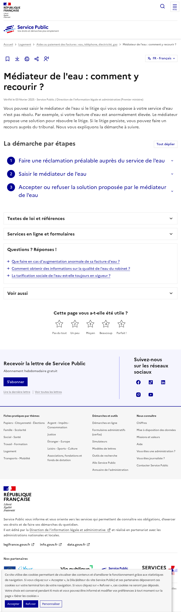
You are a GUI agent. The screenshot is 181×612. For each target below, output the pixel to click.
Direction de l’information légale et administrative (68, 530)
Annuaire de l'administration (110, 470)
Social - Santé (12, 437)
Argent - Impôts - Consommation (58, 425)
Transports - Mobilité (17, 458)
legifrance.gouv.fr (17, 544)
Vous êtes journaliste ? (151, 458)
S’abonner (15, 381)
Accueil (8, 44)
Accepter (13, 604)
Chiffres (142, 423)
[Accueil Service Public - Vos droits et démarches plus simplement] (32, 33)
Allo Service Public (104, 463)
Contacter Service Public (152, 465)
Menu (175, 10)
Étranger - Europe (58, 442)
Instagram (138, 394)
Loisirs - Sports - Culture (62, 449)
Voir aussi (17, 293)
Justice (51, 434)
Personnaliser (51, 604)
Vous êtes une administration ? (156, 451)
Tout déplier (165, 144)
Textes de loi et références (36, 218)
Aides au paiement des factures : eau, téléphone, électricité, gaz (76, 44)
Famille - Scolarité (15, 430)
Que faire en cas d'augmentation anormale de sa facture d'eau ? (66, 261)
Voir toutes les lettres (48, 392)
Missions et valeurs (148, 437)
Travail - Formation (15, 444)
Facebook (138, 382)
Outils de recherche (104, 456)
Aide (140, 444)
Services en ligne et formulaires (41, 234)
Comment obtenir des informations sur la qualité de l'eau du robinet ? (71, 268)
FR (162, 58)
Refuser (31, 604)
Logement (24, 44)
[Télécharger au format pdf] (17, 59)
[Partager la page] (37, 59)
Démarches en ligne (104, 423)
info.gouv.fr (49, 544)
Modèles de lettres (104, 449)
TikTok (150, 382)
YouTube (150, 394)
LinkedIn (163, 382)
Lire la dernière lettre (17, 392)
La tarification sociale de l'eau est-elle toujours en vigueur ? (61, 275)
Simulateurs (99, 442)
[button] (46, 59)
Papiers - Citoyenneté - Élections (24, 423)
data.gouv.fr (76, 544)
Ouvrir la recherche (162, 6)
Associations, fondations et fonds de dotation (64, 458)
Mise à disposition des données (156, 430)
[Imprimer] (27, 59)
